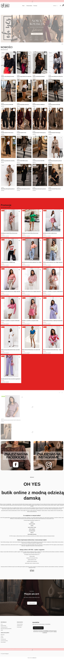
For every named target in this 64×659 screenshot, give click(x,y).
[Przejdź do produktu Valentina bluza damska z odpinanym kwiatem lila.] (53, 308)
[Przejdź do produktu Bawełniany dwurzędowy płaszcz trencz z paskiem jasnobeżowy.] (55, 147)
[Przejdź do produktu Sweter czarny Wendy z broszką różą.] (8, 63)
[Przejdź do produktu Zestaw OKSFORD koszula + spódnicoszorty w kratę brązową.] (24, 147)
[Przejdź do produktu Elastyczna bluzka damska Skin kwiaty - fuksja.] (53, 337)
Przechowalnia (19, 627)
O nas (2, 624)
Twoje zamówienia (20, 624)
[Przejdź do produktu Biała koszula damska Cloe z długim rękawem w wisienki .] (32, 279)
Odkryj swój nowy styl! (4, 49)
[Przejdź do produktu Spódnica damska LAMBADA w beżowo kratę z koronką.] (40, 91)
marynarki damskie (32, 530)
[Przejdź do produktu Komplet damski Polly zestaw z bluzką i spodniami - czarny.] (55, 175)
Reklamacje (2, 634)
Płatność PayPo (3, 642)
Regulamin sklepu (3, 625)
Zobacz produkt (32, 603)
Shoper (7, 653)
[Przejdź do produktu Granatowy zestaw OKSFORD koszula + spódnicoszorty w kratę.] (8, 91)
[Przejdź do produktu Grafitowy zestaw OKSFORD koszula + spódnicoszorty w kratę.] (55, 91)
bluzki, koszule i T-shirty (32, 527)
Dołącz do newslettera (38, 627)
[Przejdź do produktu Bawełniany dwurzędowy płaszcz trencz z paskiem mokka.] (8, 175)
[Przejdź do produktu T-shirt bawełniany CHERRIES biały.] (11, 250)
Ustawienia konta (19, 625)
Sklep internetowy (32, 657)
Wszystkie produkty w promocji (6, 207)
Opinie (2, 630)
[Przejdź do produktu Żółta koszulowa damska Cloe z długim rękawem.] (53, 250)
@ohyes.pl (32, 477)
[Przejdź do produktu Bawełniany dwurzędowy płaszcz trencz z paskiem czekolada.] (40, 175)
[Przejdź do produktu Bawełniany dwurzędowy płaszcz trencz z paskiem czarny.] (24, 175)
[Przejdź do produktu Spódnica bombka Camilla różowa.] (53, 220)
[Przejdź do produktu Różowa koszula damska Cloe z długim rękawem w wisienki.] (11, 279)
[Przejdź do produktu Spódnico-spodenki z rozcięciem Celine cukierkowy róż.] (32, 308)
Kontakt (2, 637)
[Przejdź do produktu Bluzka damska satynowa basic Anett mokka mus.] (12, 406)
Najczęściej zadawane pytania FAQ (6, 628)
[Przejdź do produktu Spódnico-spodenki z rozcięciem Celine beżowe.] (53, 279)
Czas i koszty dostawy (4, 640)
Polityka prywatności (4, 627)
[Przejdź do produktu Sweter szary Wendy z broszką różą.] (55, 63)
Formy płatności (3, 639)
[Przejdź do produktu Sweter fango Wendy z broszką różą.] (24, 63)
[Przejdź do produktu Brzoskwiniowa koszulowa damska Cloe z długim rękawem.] (32, 250)
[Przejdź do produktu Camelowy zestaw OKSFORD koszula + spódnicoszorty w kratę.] (40, 147)
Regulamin (46, 630)
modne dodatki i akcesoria (32, 534)
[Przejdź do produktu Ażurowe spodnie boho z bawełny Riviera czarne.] (8, 147)
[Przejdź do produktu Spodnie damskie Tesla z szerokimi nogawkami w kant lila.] (11, 366)
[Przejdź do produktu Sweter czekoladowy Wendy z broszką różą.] (40, 63)
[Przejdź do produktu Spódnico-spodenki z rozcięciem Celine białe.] (11, 308)
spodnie (32, 525)
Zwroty (2, 636)
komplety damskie (32, 523)
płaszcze (32, 532)
